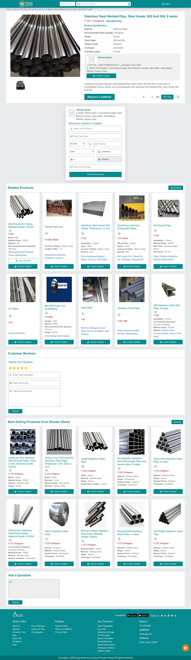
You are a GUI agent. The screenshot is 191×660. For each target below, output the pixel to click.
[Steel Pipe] (95, 289)
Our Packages (104, 635)
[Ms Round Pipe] (168, 208)
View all (177, 422)
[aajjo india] (25, 4)
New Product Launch (106, 644)
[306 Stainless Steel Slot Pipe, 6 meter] (168, 289)
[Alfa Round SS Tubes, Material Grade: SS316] (22, 208)
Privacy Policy (61, 632)
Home (8, 9)
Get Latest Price (114, 21)
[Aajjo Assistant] (185, 647)
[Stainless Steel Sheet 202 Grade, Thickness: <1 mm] (95, 208)
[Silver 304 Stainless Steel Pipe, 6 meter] (168, 442)
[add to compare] (178, 97)
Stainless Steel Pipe (38, 9)
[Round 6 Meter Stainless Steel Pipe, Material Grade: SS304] (95, 514)
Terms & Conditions (63, 629)
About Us (16, 626)
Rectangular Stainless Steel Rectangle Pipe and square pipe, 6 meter (131, 461)
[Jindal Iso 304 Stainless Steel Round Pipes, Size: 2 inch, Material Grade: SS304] (22, 442)
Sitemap (15, 629)
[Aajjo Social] (162, 615)
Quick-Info (16, 638)
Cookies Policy (61, 626)
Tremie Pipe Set (53, 226)
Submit (15, 411)
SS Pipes (13, 308)
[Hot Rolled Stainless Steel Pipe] (168, 514)
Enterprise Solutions (106, 648)
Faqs (14, 644)
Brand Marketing (105, 641)
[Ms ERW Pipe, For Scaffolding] (59, 289)
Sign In (167, 4)
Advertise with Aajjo (106, 632)
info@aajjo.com (146, 634)
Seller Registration (105, 626)
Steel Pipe (86, 307)
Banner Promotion (105, 638)
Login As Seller (104, 651)
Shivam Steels (105, 57)
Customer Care (19, 632)
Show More (175, 188)
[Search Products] (77, 4)
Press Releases (38, 626)
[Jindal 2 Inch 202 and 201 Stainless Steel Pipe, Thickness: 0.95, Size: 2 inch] (59, 442)
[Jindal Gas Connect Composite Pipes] (131, 208)
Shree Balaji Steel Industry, (57, 336)
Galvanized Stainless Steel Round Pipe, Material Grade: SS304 (21, 533)
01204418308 (145, 626)
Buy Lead (102, 629)
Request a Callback (99, 97)
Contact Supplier (24, 266)
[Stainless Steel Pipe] (131, 289)
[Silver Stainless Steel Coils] (59, 514)
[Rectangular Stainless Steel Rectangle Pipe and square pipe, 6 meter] (131, 442)
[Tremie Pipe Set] (59, 208)
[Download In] (132, 615)
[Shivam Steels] (92, 59)
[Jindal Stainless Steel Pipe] (95, 442)
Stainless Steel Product (21, 9)
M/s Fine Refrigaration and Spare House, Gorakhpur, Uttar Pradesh (95, 331)
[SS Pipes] (22, 289)
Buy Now (167, 97)
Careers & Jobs (38, 629)
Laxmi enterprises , (17, 333)
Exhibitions (17, 641)
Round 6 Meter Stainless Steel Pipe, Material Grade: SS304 (94, 533)
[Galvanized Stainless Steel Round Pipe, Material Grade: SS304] (22, 514)
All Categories (37, 632)
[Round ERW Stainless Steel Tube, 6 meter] (131, 514)
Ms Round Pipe (162, 225)
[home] (17, 614)
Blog (14, 635)
